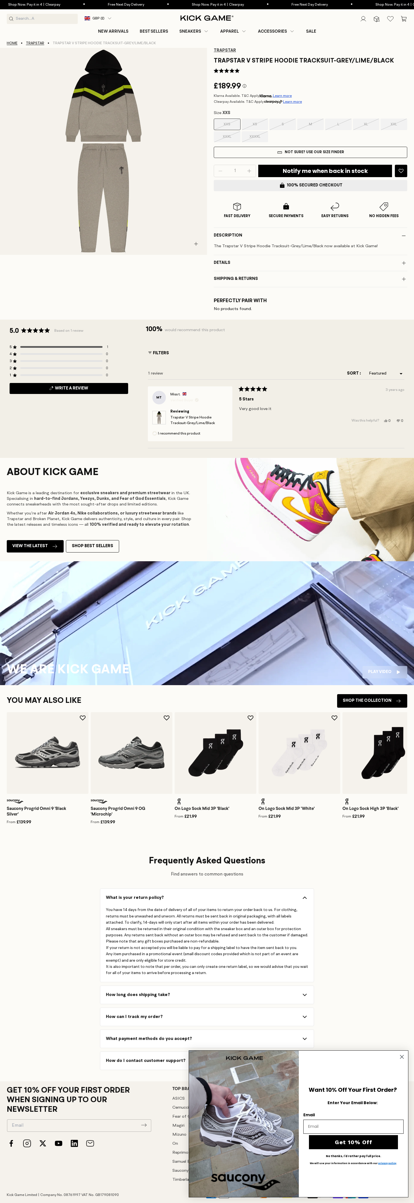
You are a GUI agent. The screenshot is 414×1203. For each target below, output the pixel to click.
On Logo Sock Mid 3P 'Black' (202, 808)
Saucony (180, 1171)
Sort (353, 373)
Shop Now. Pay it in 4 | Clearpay (196, 4)
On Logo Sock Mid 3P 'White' (287, 808)
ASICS (178, 1099)
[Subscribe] (144, 1125)
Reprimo (180, 1153)
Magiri (178, 1126)
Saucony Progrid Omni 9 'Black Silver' (36, 811)
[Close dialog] (402, 1057)
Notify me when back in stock (325, 171)
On (175, 1144)
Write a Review (81, 390)
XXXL (232, 138)
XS (260, 126)
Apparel (229, 31)
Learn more (282, 96)
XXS (232, 126)
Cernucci (180, 1108)
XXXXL (259, 138)
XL (371, 126)
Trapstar (35, 43)
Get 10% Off (353, 1142)
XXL (399, 126)
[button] (194, 31)
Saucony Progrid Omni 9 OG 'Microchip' (118, 811)
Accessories (272, 31)
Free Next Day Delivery (104, 4)
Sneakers (190, 31)
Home (12, 43)
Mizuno (179, 1135)
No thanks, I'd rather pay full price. (353, 1156)
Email (309, 1115)
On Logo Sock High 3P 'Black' (370, 808)
